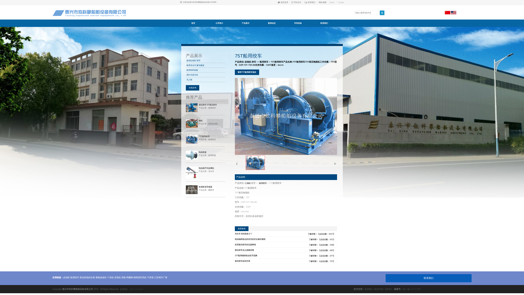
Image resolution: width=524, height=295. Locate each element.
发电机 (117, 277)
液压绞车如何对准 (242, 261)
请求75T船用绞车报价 (247, 72)
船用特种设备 (192, 70)
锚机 (201, 121)
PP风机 (110, 277)
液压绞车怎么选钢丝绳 (244, 250)
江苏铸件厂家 (160, 277)
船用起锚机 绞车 (193, 60)
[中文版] (447, 12)
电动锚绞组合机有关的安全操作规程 (250, 239)
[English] (453, 12)
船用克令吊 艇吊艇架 (195, 65)
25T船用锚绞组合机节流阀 (246, 256)
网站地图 (322, 2)
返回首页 (284, 2)
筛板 (123, 277)
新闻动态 (272, 23)
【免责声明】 (378, 289)
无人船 (189, 80)
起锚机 (66, 277)
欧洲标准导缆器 (205, 187)
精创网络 (368, 289)
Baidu (332, 2)
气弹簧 (150, 277)
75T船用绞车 (204, 136)
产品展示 (245, 23)
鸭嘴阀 (129, 277)
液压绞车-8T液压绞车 (208, 105)
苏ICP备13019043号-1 (412, 289)
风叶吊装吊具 (192, 75)
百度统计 (388, 289)
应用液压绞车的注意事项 (245, 245)
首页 (193, 23)
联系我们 (311, 2)
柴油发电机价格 (87, 277)
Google (341, 2)
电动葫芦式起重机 (206, 168)
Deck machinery (136, 289)
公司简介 (219, 23)
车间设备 (298, 23)
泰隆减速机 (101, 277)
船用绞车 (74, 277)
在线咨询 (192, 88)
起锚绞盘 (124, 289)
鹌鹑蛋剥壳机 (140, 277)
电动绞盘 (202, 152)
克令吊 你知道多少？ (243, 234)
